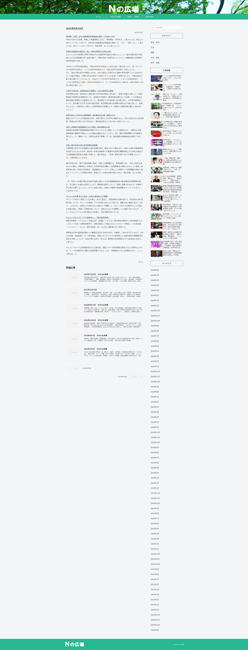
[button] (181, 27)
